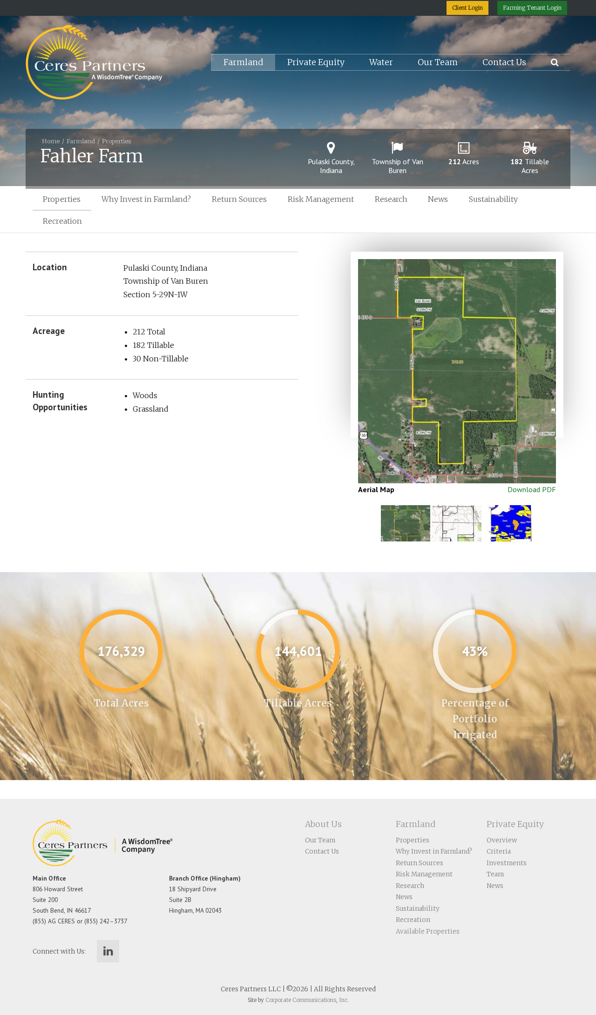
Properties (116, 141)
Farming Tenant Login (532, 7)
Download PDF (532, 489)
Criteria (499, 851)
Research (391, 199)
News (438, 199)
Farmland (243, 62)
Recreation (62, 221)
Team (495, 874)
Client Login (467, 7)
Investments (507, 863)
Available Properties (428, 931)
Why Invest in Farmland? (146, 199)
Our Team (438, 62)
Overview (502, 840)
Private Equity (316, 62)
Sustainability (493, 199)
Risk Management (321, 199)
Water (381, 62)
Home (51, 141)
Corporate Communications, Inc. (307, 1000)
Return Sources (239, 199)
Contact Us (504, 62)
